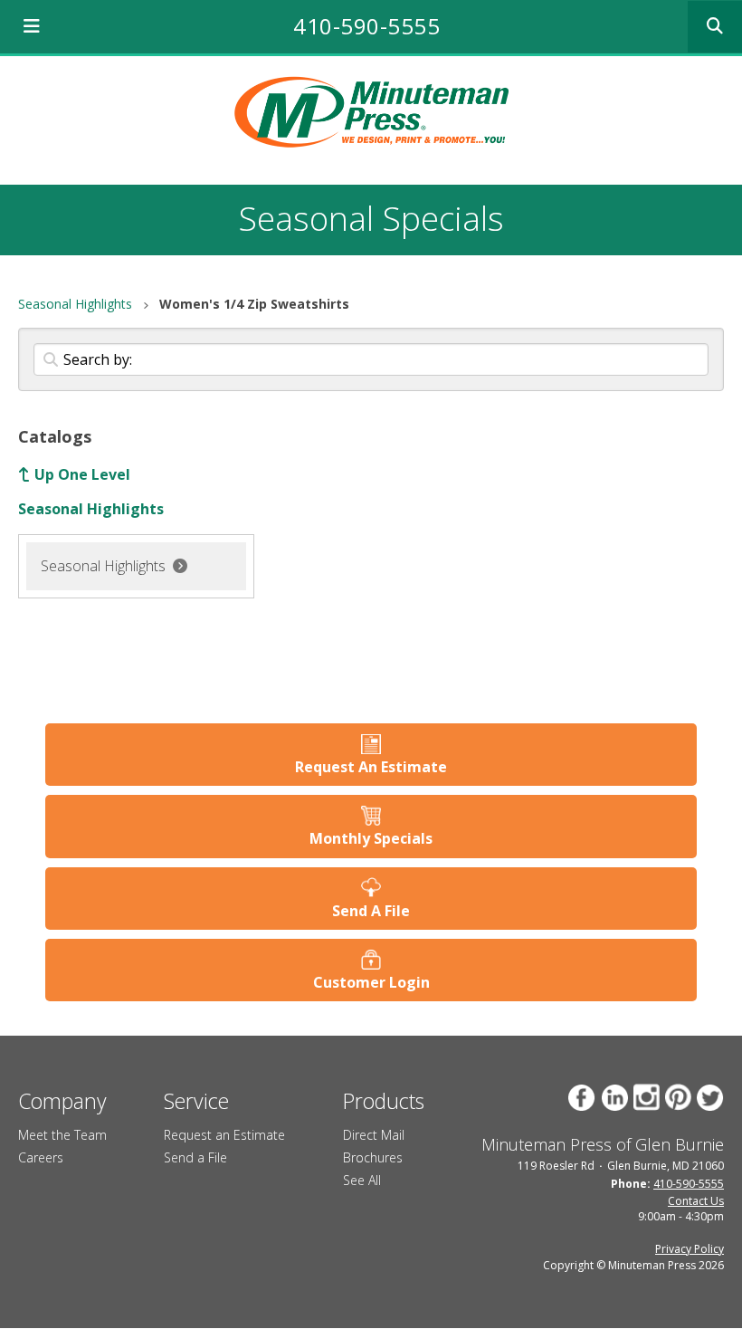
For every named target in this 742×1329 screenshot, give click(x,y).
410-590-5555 (366, 26)
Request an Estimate (224, 1134)
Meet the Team (62, 1134)
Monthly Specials (371, 838)
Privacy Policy (689, 1249)
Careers (40, 1157)
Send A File (371, 911)
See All (362, 1180)
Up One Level (82, 474)
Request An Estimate (371, 767)
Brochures (373, 1157)
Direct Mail (373, 1134)
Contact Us (696, 1201)
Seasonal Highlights (75, 303)
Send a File (195, 1157)
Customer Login (371, 982)
